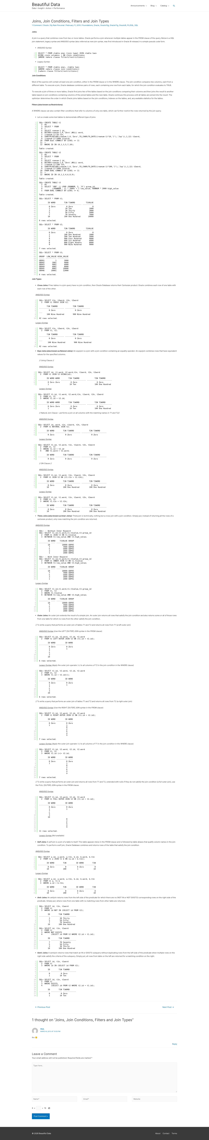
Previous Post (42, 1007)
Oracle (46, 25)
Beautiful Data (46, 4)
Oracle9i (122, 25)
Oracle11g (114, 25)
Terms (174, 1133)
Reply (174, 1044)
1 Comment (37, 25)
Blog (152, 5)
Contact (166, 1133)
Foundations (87, 25)
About (157, 1133)
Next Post (168, 1007)
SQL (136, 25)
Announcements (138, 5)
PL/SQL (130, 25)
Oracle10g (104, 25)
